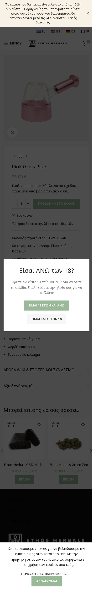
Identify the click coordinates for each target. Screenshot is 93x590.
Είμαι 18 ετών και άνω (46, 305)
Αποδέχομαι (46, 581)
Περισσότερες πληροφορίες (44, 574)
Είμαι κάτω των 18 (46, 319)
